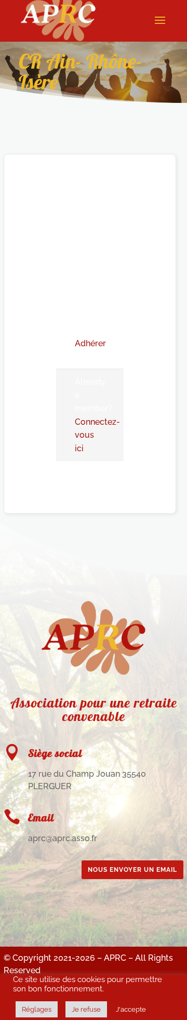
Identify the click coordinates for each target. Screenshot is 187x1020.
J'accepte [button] (131, 1009)
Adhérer (90, 343)
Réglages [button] (36, 1009)
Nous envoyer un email (132, 869)
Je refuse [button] (86, 1009)
